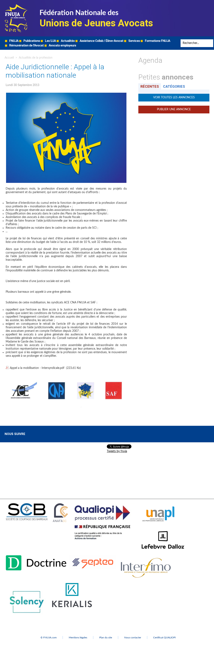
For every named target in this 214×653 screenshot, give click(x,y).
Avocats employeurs (62, 45)
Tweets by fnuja (117, 451)
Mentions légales (78, 637)
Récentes (149, 86)
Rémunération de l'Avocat (26, 45)
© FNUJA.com (49, 637)
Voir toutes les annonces (174, 97)
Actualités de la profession (35, 57)
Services (134, 41)
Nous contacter (132, 637)
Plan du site (105, 637)
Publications (31, 41)
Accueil (9, 57)
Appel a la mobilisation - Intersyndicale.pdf (37, 368)
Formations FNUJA (157, 41)
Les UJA (50, 41)
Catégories (174, 86)
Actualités (67, 41)
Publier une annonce (174, 109)
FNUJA (13, 41)
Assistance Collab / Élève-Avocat (101, 41)
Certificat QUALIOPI (164, 637)
